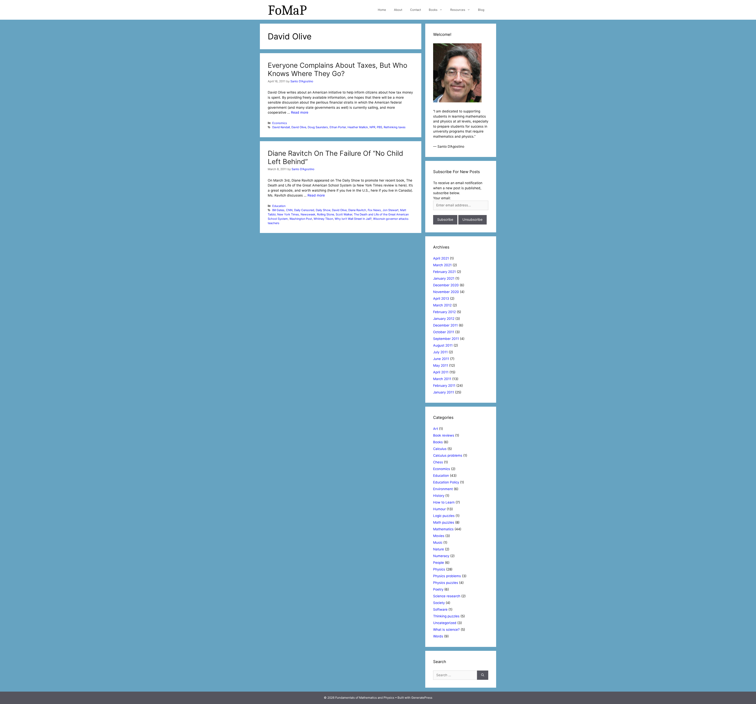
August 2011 (443, 345)
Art (435, 429)
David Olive (298, 127)
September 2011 (446, 339)
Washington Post (300, 218)
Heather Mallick (357, 127)
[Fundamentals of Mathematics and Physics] (287, 10)
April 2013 (441, 299)
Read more (299, 112)
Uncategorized (444, 623)
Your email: (442, 198)
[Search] (482, 675)
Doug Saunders (318, 127)
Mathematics (443, 529)
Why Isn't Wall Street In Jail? (353, 218)
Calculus (440, 449)
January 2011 (443, 392)
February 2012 (444, 312)
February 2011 (444, 386)
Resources (457, 10)
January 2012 (443, 319)
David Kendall (281, 127)
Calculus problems (447, 455)
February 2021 (444, 272)
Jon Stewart (390, 210)
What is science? (446, 630)
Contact (415, 10)
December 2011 (445, 325)
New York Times (288, 214)
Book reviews (443, 435)
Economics (279, 123)
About (398, 10)
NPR (372, 127)
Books (433, 10)
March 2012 (442, 305)
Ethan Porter (338, 127)
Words (438, 636)
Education (278, 206)
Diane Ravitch (357, 210)
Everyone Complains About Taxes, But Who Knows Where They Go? (337, 69)
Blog (481, 10)
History (438, 496)
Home (382, 10)
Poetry (438, 589)
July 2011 (440, 352)
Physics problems (447, 576)
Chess (438, 462)
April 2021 (441, 258)
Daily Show (323, 210)
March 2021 (442, 265)
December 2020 (446, 285)
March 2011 (442, 379)
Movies (438, 536)
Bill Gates (278, 210)
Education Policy (446, 482)
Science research (446, 596)
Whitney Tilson (323, 218)
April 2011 (440, 372)
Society (439, 603)
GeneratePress (421, 697)
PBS (379, 127)
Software (440, 609)
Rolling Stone (325, 214)
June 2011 (441, 359)
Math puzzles (443, 522)
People (438, 563)
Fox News (374, 210)
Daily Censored (304, 210)
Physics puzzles (445, 583)
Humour (439, 509)
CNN (289, 210)
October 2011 (443, 332)
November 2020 (446, 292)
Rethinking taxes (395, 127)
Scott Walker (344, 214)
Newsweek (308, 214)
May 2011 (440, 365)
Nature (438, 549)
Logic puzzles (444, 516)
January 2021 (443, 278)
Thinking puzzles (446, 616)
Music (437, 542)
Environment (443, 489)
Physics (439, 569)
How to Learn (444, 502)
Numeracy (441, 556)
